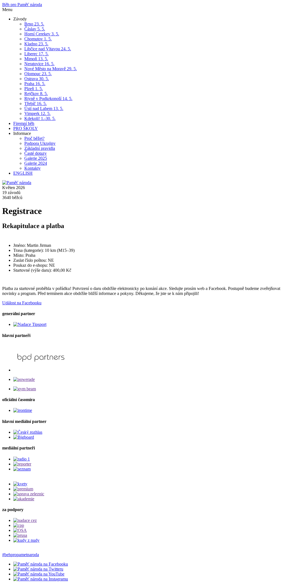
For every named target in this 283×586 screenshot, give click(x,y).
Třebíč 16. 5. (35, 103)
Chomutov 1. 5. (38, 38)
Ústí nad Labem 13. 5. (43, 108)
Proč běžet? (34, 138)
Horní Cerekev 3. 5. (41, 34)
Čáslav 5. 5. (34, 29)
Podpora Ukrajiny (40, 143)
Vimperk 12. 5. (37, 113)
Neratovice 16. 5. (39, 63)
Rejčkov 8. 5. (36, 93)
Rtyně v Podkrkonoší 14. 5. (48, 98)
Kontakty (32, 168)
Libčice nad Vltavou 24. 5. (47, 48)
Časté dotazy (35, 153)
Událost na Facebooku (21, 302)
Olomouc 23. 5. (38, 73)
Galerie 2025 (35, 158)
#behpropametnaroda (20, 554)
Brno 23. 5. (34, 24)
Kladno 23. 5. (36, 43)
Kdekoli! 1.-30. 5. (40, 118)
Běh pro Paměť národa (22, 4)
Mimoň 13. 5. (36, 58)
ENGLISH (23, 173)
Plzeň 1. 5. (33, 88)
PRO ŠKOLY (25, 128)
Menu (7, 9)
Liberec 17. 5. (36, 53)
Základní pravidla (39, 148)
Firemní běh (23, 123)
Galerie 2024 (35, 163)
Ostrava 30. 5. (36, 78)
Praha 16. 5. (34, 83)
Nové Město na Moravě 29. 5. (50, 68)
